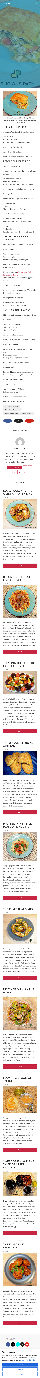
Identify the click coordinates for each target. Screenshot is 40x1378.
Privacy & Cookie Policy (28, 1360)
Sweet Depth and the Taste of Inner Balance (18, 1164)
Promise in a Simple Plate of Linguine (17, 825)
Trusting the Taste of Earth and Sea (19, 665)
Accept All (20, 1365)
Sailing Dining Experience (12, 410)
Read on (20, 565)
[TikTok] (18, 1344)
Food (6, 497)
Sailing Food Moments (11, 413)
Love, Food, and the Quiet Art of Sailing (18, 492)
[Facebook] (8, 1344)
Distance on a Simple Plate (18, 991)
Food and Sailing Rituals (11, 406)
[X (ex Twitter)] (22, 1344)
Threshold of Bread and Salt (18, 744)
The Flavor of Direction (13, 1246)
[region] (20, 1363)
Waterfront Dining (27, 413)
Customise (20, 1369)
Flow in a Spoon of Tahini (17, 1079)
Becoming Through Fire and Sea (17, 579)
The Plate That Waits (18, 909)
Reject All (20, 1374)
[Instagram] (13, 1344)
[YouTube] (27, 1344)
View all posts (14, 467)
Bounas (7, 4)
